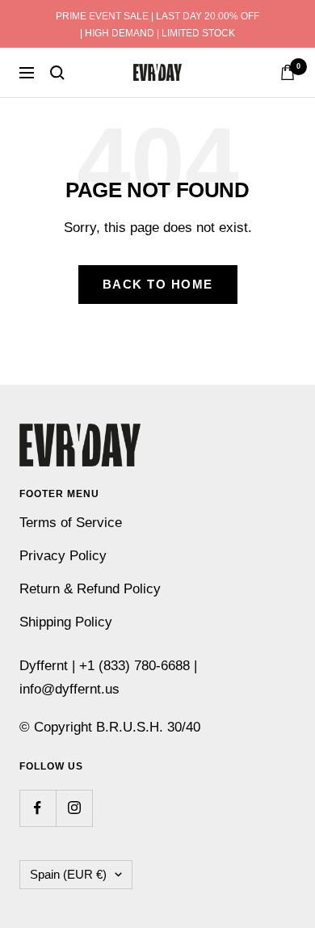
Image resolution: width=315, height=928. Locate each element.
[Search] (57, 72)
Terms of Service (70, 522)
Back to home (158, 284)
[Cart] (287, 72)
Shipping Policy (65, 622)
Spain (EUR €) (68, 874)
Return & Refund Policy (90, 589)
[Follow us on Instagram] (74, 808)
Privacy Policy (63, 555)
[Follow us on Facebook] (37, 808)
